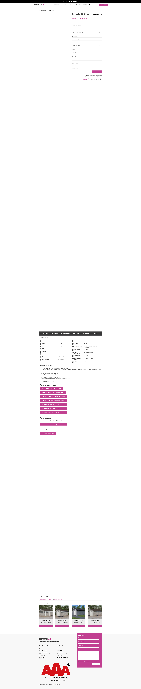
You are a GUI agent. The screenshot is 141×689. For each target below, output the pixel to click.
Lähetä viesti (96, 664)
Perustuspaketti (76, 333)
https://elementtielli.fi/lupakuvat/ (46, 323)
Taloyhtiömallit (42, 655)
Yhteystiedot (59, 648)
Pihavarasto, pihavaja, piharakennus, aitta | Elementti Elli (38, 4)
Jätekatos (45, 10)
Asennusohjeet (86, 333)
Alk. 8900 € (46, 625)
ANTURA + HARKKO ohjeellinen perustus (51, 388)
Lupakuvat (94, 333)
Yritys (79, 4)
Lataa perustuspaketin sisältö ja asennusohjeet (53, 424)
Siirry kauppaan (103, 4)
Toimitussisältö (54, 333)
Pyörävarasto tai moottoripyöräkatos (46, 653)
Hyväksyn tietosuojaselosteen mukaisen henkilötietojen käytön (88, 661)
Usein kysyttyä (60, 650)
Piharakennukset (57, 4)
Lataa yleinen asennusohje (48, 433)
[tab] (45, 333)
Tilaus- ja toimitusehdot (62, 653)
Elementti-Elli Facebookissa (62, 657)
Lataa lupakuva (58, 599)
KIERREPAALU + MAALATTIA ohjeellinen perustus (53, 396)
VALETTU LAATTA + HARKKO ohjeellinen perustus (53, 412)
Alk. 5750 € (62, 625)
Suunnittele (64, 4)
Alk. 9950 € (94, 625)
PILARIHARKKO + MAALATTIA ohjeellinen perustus (53, 404)
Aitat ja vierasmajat (43, 650)
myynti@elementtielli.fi (87, 79)
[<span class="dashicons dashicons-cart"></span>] (89, 5)
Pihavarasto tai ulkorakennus (45, 648)
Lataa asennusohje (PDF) (46, 599)
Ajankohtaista (85, 4)
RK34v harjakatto (52, 317)
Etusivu (40, 10)
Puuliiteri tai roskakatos (43, 652)
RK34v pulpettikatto (53, 319)
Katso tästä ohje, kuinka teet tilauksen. (79, 18)
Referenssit (41, 658)
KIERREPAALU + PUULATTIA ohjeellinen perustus (53, 400)
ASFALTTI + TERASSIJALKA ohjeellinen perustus (53, 392)
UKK (76, 4)
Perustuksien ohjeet (65, 333)
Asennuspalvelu (70, 4)
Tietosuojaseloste (60, 655)
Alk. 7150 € (78, 625)
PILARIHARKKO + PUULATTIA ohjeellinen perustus (53, 408)
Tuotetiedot (45, 333)
